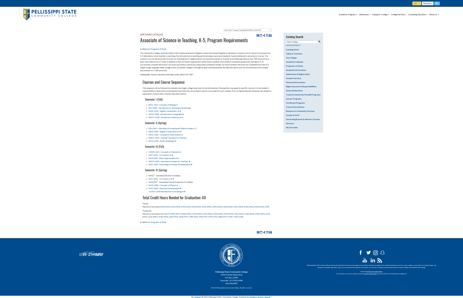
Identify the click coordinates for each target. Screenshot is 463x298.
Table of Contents (294, 53)
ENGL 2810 (168, 217)
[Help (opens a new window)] (270, 35)
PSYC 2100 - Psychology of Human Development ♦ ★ (170, 164)
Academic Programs (347, 14)
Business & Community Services (300, 111)
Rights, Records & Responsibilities (301, 86)
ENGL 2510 (243, 207)
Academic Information (296, 70)
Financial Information (295, 82)
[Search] (437, 3)
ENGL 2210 (191, 207)
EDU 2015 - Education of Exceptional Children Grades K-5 (173, 128)
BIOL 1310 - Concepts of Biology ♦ (163, 105)
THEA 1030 (238, 217)
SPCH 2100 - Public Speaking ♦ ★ (162, 141)
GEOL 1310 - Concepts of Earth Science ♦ (166, 135)
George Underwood (369, 274)
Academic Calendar (294, 62)
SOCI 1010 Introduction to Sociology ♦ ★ (168, 191)
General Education (294, 90)
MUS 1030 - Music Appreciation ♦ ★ (164, 158)
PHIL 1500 (198, 217)
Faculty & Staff (293, 115)
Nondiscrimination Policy (374, 271)
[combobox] (248, 30)
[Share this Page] (264, 35)
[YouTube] (365, 260)
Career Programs (294, 99)
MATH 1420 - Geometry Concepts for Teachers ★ (169, 161)
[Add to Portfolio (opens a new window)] (261, 35)
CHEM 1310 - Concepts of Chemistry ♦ (165, 152)
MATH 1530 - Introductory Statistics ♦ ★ (166, 117)
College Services (398, 14)
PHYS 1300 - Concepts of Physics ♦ (163, 185)
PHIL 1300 (188, 217)
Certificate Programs (295, 103)
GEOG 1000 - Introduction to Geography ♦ (166, 114)
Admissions (364, 14)
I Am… (416, 3)
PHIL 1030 (178, 217)
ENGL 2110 (170, 207)
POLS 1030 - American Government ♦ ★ (165, 188)
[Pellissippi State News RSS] (379, 260)
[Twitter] (369, 252)
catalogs (197, 297)
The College (291, 58)
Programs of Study (158, 49)
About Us (433, 14)
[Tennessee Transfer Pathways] (91, 254)
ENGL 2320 (222, 207)
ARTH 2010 (170, 214)
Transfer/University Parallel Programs (303, 94)
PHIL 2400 (217, 217)
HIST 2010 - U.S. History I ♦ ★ (161, 155)
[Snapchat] (382, 252)
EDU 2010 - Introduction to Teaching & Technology (170, 108)
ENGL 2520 (254, 207)
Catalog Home (292, 49)
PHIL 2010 (208, 217)
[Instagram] (375, 252)
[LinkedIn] (373, 260)
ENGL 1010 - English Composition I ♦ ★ (165, 111)
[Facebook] (360, 252)
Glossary (290, 123)
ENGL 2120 (180, 207)
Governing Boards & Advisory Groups (303, 119)
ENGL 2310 (212, 207)
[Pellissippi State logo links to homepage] (76, 14)
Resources (427, 3)
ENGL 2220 (201, 207)
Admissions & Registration (298, 74)
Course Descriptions (295, 107)
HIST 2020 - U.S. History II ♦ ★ (161, 179)
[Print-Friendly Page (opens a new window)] (267, 35)
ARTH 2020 (181, 214)
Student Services (293, 78)
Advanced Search (293, 45)
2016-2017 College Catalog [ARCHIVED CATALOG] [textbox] (242, 30)
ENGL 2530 (264, 207)
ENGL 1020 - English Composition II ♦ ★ (165, 131)
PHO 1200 (227, 217)
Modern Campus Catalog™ (260, 297)
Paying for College (380, 14)
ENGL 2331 (233, 207)
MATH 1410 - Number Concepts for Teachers (168, 138)
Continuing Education (417, 14)
